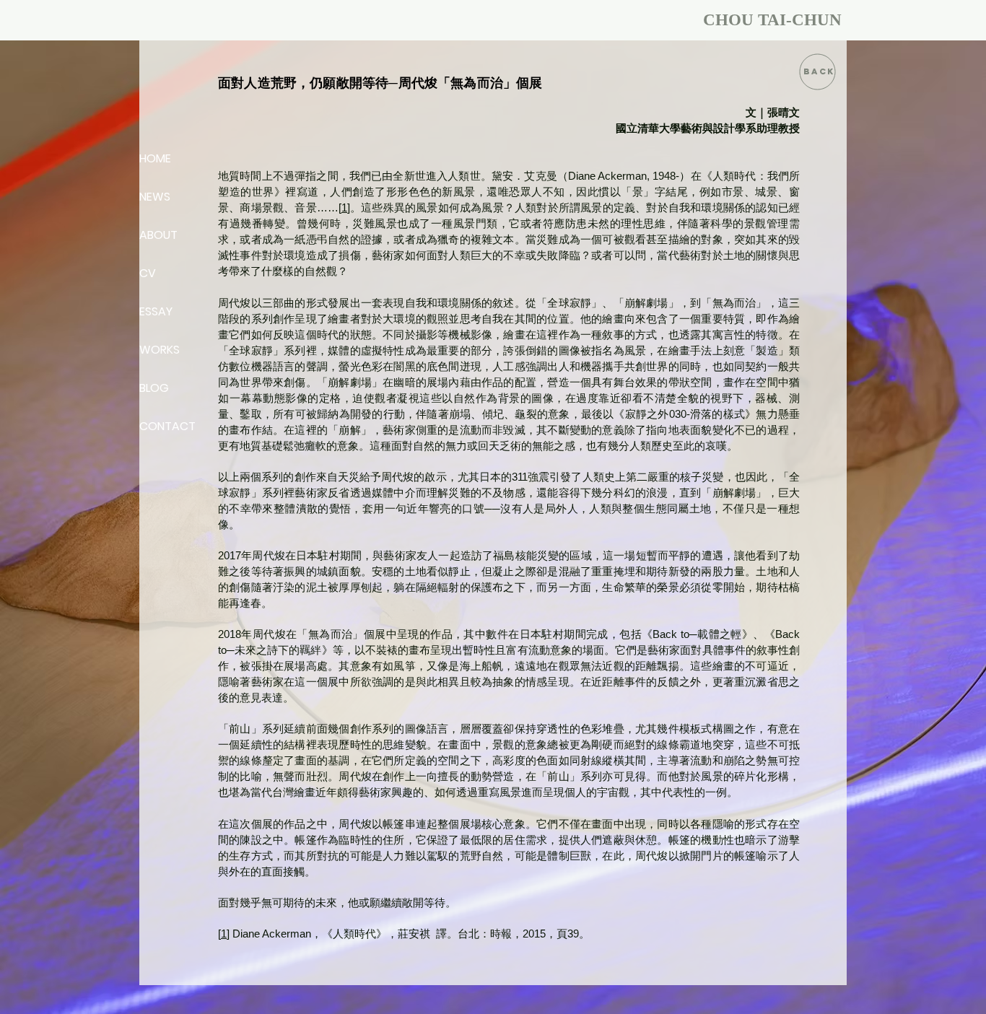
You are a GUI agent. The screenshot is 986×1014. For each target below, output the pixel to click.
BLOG (154, 388)
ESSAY (156, 311)
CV (147, 273)
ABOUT (158, 235)
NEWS (154, 196)
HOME (155, 158)
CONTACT (167, 426)
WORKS (159, 349)
